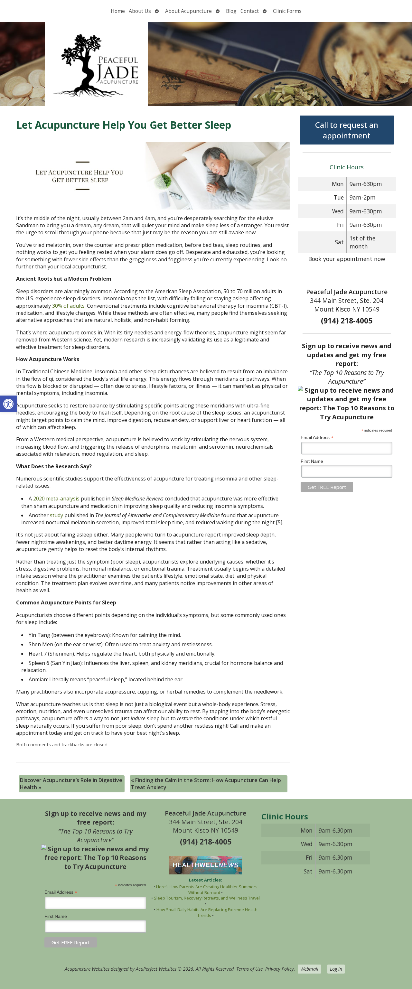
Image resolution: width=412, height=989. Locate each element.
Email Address (317, 437)
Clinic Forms (287, 10)
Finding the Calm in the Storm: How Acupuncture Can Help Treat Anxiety (206, 784)
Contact (249, 10)
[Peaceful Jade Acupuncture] (206, 64)
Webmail (309, 969)
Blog (231, 10)
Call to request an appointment (346, 130)
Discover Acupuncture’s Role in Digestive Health (71, 784)
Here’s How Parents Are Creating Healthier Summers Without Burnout (207, 889)
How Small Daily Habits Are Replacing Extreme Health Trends (207, 912)
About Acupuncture (188, 10)
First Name (312, 461)
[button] (8, 404)
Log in (336, 969)
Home (118, 10)
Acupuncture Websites (87, 969)
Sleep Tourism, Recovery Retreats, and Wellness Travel (207, 898)
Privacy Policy (279, 969)
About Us (140, 10)
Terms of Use (249, 969)
